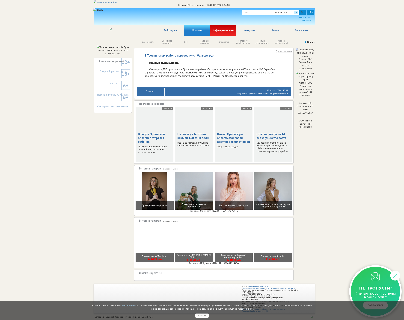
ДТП (186, 41)
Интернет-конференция (243, 41)
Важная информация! (281, 41)
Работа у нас (171, 30)
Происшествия (284, 51)
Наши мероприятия (262, 41)
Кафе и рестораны (223, 30)
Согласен (202, 315)
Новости (197, 30)
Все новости (148, 41)
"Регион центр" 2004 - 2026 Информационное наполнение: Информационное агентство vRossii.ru (268, 287)
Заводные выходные (167, 41)
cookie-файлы (129, 305)
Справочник (302, 30)
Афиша (275, 30)
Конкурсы (249, 30)
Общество (224, 41)
